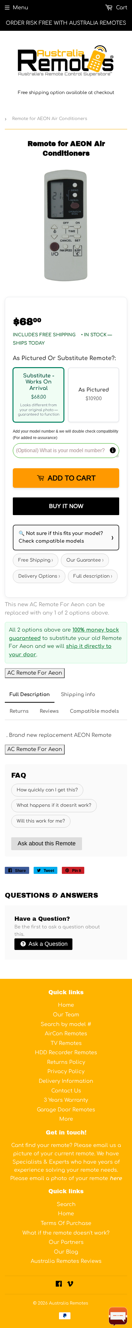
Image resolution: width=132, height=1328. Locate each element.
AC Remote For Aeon (34, 673)
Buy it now (66, 506)
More (66, 1119)
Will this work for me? (41, 821)
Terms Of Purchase (66, 1223)
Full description (92, 576)
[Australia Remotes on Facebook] (58, 1285)
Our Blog (66, 1252)
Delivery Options (39, 576)
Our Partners (66, 1242)
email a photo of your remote (75, 1178)
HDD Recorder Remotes (66, 1053)
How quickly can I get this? (47, 790)
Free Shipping (35, 560)
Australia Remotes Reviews (66, 1261)
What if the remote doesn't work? (66, 1233)
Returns (19, 711)
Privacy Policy (66, 1071)
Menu (20, 8)
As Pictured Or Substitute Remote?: (64, 358)
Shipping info (78, 694)
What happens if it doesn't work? (54, 805)
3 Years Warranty (66, 1100)
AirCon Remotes (66, 1034)
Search (66, 1204)
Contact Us (66, 1091)
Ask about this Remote (47, 843)
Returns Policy (66, 1062)
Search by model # (66, 1024)
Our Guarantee (84, 560)
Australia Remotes (68, 1303)
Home (66, 1005)
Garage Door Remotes (66, 1110)
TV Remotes (66, 1043)
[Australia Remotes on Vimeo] (70, 1285)
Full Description (30, 694)
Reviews (49, 711)
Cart (120, 8)
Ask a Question (47, 944)
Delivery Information (66, 1081)
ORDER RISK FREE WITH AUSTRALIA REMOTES (66, 23)
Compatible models (94, 711)
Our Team (66, 1015)
